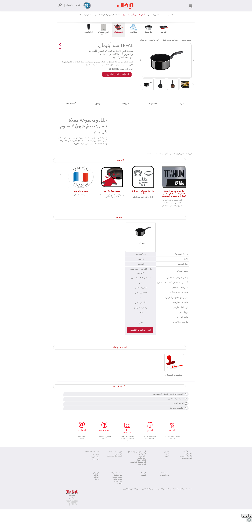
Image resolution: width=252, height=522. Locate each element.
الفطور (170, 15)
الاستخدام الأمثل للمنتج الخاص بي (168, 394)
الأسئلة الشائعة (117, 479)
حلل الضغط (142, 456)
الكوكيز (125, 489)
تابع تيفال (69, 5)
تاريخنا (97, 479)
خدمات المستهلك (186, 489)
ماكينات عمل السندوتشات (114, 456)
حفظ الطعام (142, 458)
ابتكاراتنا (96, 475)
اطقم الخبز (142, 454)
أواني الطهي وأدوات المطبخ (134, 15)
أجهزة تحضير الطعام (156, 15)
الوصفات (143, 475)
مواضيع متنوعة (177, 408)
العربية (78, 5)
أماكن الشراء (118, 481)
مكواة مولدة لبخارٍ (187, 458)
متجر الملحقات (164, 475)
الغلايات (166, 454)
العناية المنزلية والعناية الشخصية (107, 15)
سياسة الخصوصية (174, 489)
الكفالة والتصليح (117, 475)
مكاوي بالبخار (188, 454)
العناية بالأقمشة (85, 15)
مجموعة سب (162, 489)
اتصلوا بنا (119, 483)
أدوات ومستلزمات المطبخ (138, 462)
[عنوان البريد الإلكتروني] (60, 49)
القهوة (167, 456)
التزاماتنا (96, 477)
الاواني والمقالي (141, 460)
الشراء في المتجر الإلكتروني (117, 74)
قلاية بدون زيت (117, 454)
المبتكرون (145, 489)
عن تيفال (72, 498)
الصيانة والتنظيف (176, 398)
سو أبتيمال (143, 243)
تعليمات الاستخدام (117, 477)
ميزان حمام (95, 459)
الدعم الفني (178, 403)
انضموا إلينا (152, 489)
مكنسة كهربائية (94, 457)
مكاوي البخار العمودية (186, 456)
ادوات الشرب (142, 464)
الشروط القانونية (134, 489)
